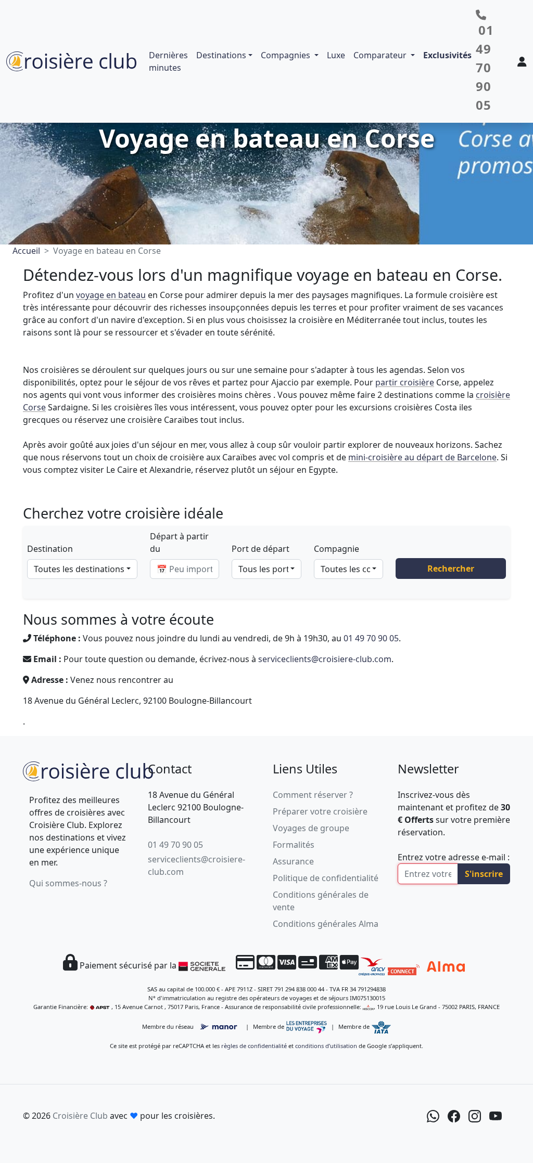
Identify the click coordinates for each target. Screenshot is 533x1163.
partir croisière (404, 382)
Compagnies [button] (286, 55)
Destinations (221, 55)
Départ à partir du (179, 542)
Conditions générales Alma (325, 923)
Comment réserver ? (313, 794)
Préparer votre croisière (320, 811)
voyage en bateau (111, 295)
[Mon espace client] (522, 61)
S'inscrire (484, 874)
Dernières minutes (168, 61)
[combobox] (82, 569)
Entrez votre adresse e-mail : (454, 857)
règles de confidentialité (254, 1046)
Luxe (336, 55)
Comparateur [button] (381, 55)
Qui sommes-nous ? (68, 883)
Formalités (293, 844)
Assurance (293, 861)
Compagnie (336, 548)
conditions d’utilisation (326, 1046)
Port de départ (260, 548)
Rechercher (450, 568)
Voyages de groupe (311, 828)
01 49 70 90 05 (371, 638)
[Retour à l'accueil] (88, 770)
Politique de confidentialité (325, 878)
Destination (50, 548)
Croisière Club (80, 1115)
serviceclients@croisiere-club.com (324, 659)
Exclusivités (447, 55)
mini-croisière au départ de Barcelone (422, 457)
